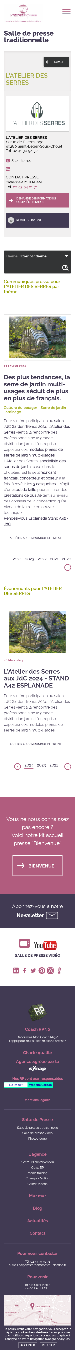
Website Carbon (40, 1085)
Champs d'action (37, 1178)
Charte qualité (37, 1052)
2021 (54, 559)
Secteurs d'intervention (37, 1162)
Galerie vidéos (38, 1184)
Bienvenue (41, 866)
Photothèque (37, 1138)
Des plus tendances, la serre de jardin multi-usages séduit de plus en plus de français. (37, 388)
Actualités (37, 1220)
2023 (29, 559)
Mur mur (37, 1195)
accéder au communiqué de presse (36, 538)
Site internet (21, 161)
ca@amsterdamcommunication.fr (42, 1265)
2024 (17, 559)
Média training (38, 1173)
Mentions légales (37, 1100)
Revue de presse (29, 220)
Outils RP (37, 1167)
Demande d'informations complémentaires (36, 200)
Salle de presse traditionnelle (37, 1127)
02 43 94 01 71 (25, 187)
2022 (42, 559)
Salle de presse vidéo (37, 955)
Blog (37, 1208)
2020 (66, 559)
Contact (37, 1233)
